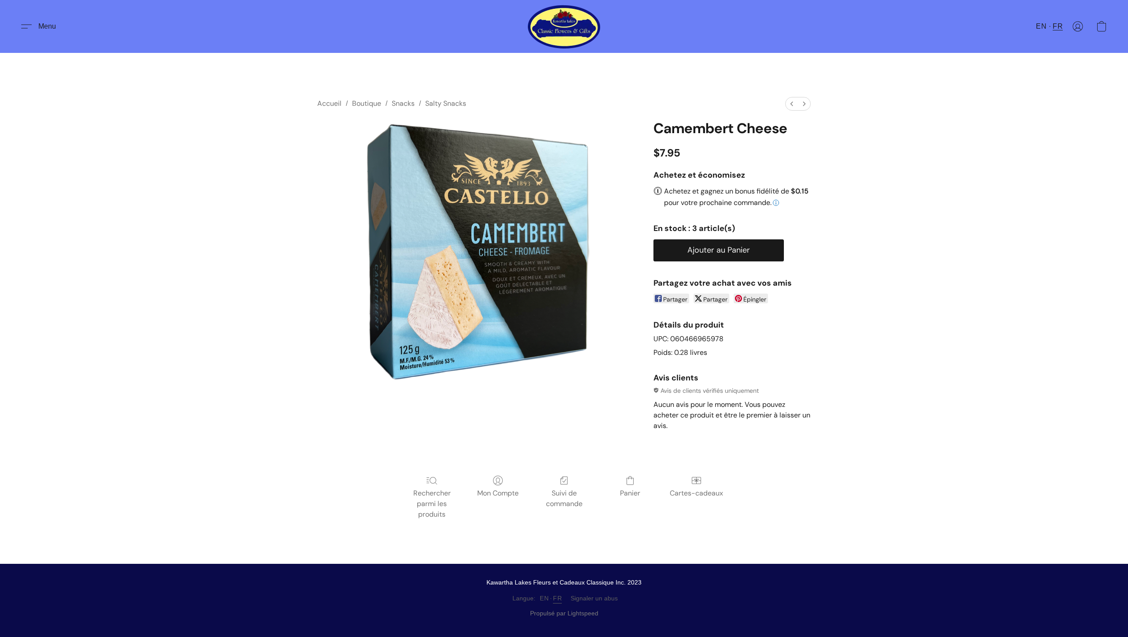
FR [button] (1058, 26)
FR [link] (557, 598)
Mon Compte (498, 493)
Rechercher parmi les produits (432, 503)
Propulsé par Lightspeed (564, 613)
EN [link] (544, 598)
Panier (630, 493)
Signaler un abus (594, 598)
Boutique (366, 103)
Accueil (329, 103)
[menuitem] (792, 103)
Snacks (403, 103)
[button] (564, 26)
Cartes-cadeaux (696, 493)
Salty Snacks (445, 103)
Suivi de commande (564, 498)
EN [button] (1041, 26)
